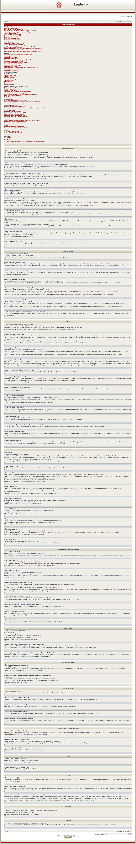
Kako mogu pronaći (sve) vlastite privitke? (15, 127)
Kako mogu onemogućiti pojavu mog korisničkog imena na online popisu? (23, 32)
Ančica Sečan (53, 810)
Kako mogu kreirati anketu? (11, 58)
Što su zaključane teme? (10, 83)
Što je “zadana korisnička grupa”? (13, 95)
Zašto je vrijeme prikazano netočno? (13, 44)
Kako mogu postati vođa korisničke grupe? (15, 93)
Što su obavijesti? (9, 80)
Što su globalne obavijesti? (11, 79)
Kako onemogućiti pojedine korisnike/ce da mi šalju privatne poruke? (22, 101)
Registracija (67, 10)
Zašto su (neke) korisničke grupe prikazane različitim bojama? (20, 94)
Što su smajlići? (8, 76)
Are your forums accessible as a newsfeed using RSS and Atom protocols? (24, 141)
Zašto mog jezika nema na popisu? (13, 47)
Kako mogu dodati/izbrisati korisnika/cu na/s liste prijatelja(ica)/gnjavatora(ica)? (25, 108)
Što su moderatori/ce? (10, 89)
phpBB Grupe (44, 779)
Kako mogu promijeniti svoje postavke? (14, 43)
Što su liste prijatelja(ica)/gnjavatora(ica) (14, 106)
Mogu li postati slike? (9, 77)
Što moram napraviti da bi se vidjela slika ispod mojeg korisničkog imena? (23, 48)
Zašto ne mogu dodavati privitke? (13, 63)
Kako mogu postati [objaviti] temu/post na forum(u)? (18, 54)
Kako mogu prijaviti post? (11, 66)
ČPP (62, 10)
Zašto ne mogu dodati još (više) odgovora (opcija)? (17, 60)
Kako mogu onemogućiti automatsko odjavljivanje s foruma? (20, 30)
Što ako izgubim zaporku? (11, 33)
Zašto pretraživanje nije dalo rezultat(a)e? (15, 112)
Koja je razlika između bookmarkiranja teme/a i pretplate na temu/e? (22, 120)
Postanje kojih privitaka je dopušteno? (14, 126)
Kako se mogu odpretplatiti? (11, 123)
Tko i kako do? (8, 137)
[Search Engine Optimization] (68, 838)
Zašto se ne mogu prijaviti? (11, 28)
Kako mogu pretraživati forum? (12, 111)
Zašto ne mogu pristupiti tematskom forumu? (16, 62)
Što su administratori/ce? (10, 87)
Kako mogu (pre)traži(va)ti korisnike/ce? (14, 115)
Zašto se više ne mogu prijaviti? (12, 36)
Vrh (5, 159)
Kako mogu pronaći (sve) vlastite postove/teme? (17, 116)
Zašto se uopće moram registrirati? (13, 29)
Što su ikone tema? (9, 84)
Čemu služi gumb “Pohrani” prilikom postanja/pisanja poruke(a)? (21, 67)
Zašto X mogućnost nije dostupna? (13, 132)
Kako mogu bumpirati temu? (11, 70)
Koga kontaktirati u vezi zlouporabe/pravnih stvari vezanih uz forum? (22, 134)
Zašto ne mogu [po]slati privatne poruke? (15, 100)
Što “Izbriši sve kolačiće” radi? (12, 39)
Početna (6, 21)
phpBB (61, 835)
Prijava (72, 10)
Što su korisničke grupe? (10, 90)
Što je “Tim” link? (8, 97)
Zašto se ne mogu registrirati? (12, 38)
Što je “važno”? (8, 81)
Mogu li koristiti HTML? (10, 75)
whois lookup (121, 796)
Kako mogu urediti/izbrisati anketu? (13, 61)
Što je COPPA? (8, 37)
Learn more (113, 824)
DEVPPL (66, 836)
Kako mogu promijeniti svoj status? (13, 50)
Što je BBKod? (8, 74)
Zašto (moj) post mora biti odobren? (13, 69)
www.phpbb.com (34, 814)
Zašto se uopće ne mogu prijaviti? (13, 34)
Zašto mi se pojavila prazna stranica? (14, 114)
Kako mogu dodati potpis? (11, 57)
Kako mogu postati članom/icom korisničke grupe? (17, 91)
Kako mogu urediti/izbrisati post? (13, 56)
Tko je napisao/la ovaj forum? (12, 131)
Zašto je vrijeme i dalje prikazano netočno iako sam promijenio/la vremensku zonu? (26, 46)
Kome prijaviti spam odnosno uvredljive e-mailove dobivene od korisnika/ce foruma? (26, 103)
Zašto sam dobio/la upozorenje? (12, 65)
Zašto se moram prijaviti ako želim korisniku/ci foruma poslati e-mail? (22, 51)
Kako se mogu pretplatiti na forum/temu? (15, 121)
